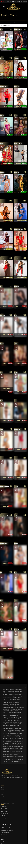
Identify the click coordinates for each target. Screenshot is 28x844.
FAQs (2, 841)
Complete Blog (5, 832)
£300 (2, 792)
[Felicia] (20, 555)
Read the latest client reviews (13, 1)
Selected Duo (4, 808)
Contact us (4, 834)
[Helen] (6, 612)
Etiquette (3, 818)
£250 (2, 789)
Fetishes (3, 815)
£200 (2, 787)
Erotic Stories (4, 813)
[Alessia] (20, 498)
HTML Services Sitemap (7, 828)
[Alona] (6, 669)
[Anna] (20, 583)
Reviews (3, 837)
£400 (2, 796)
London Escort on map (7, 830)
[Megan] (20, 526)
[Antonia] (20, 612)
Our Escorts (4, 806)
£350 (2, 794)
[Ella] (6, 583)
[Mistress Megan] (6, 526)
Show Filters (6, 25)
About (2, 839)
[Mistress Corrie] (20, 241)
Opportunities (4, 811)
